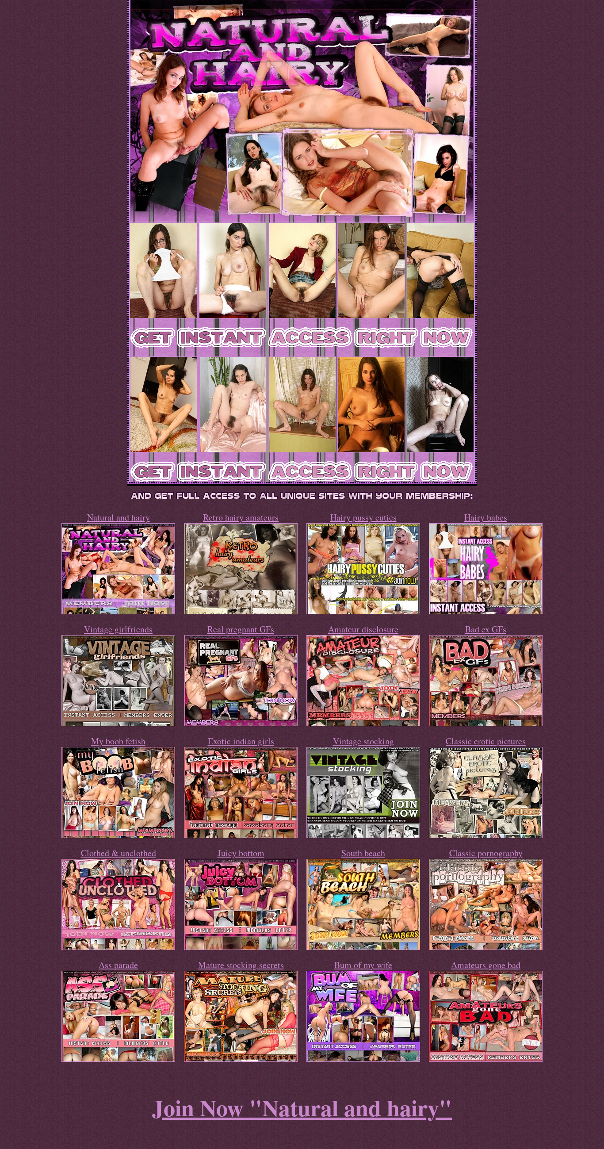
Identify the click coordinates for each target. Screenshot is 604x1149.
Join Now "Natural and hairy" (302, 1107)
